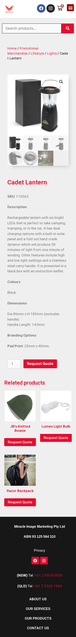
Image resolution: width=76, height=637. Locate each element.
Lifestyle (37, 53)
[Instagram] (50, 8)
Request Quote (40, 364)
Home (12, 48)
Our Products (38, 618)
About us (38, 599)
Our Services (38, 609)
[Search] (67, 28)
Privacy (39, 550)
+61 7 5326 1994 (48, 586)
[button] (70, 7)
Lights (52, 53)
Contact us (38, 628)
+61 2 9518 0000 (48, 575)
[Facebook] (41, 8)
